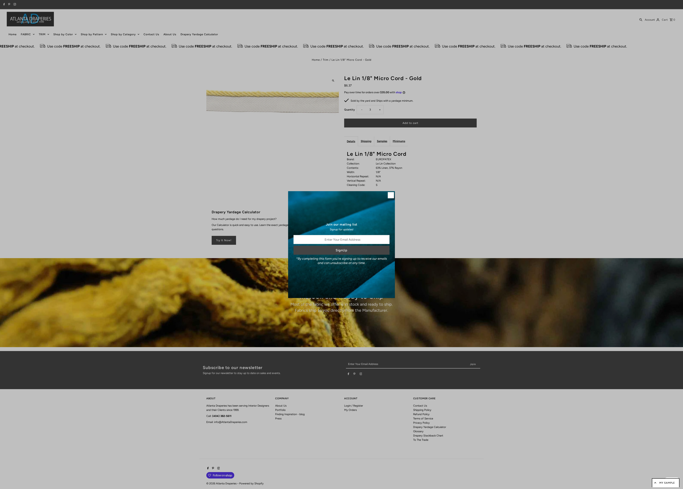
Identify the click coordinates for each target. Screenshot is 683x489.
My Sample (667, 482)
